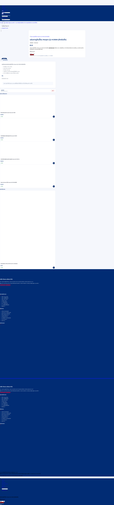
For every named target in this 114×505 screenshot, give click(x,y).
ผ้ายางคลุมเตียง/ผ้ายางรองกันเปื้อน (30, 22)
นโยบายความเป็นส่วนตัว (6, 312)
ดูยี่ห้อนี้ (53, 90)
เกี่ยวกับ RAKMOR (5, 311)
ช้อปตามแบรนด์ (5, 483)
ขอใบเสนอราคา (5, 316)
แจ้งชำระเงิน (4, 300)
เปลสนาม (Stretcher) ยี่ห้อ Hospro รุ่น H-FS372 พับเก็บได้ (9, 182)
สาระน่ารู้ (3, 11)
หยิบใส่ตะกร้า (32, 54)
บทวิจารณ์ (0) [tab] (5, 59)
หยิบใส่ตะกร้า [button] (54, 117)
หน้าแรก (3, 5)
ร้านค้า (3, 7)
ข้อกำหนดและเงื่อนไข (6, 313)
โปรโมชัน (3, 8)
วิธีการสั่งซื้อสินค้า (5, 298)
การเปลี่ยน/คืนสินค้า (5, 304)
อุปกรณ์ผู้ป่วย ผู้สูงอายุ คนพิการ (9, 22)
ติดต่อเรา (3, 12)
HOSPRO (51, 55)
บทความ (3, 320)
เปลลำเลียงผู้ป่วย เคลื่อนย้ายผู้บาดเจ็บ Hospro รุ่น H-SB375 (9, 135)
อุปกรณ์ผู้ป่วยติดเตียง (20, 22)
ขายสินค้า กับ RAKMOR (6, 317)
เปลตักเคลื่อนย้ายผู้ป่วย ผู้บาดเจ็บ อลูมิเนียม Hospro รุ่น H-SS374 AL (10, 159)
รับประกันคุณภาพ (5, 315)
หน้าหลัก (1, 22)
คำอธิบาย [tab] (4, 58)
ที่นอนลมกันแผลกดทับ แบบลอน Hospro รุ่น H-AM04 (8, 112)
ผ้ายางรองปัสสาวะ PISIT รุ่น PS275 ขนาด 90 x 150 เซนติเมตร (9, 263)
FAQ (3, 487)
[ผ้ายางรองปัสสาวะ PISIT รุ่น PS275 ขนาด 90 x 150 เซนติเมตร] (4, 28)
